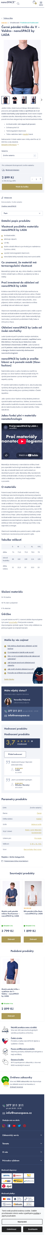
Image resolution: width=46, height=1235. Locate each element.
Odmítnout (11, 1229)
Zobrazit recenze (16, 1087)
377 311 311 (15, 711)
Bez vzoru (37, 849)
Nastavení (22, 1222)
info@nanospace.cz (18, 715)
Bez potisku (28, 849)
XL (37, 844)
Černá (39, 813)
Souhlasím (33, 1229)
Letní (32, 830)
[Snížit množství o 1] (32, 179)
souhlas (36, 1213)
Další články (9, 679)
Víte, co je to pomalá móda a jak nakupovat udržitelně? (24, 657)
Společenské (36, 833)
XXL (39, 844)
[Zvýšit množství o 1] (40, 179)
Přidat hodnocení (15, 754)
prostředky (13, 622)
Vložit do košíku (22, 187)
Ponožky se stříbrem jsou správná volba (23, 673)
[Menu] (41, 3)
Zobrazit (11, 939)
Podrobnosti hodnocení (29, 23)
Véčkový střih (36, 824)
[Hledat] (18, 3)
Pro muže (37, 838)
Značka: (8, 206)
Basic (27, 830)
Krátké (38, 819)
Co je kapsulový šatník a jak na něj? (21, 652)
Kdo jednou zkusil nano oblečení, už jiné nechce (22, 647)
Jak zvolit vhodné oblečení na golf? (21, 669)
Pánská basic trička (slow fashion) (16, 861)
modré (25, 134)
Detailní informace (9, 145)
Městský (38, 830)
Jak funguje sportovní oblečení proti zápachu (21, 664)
